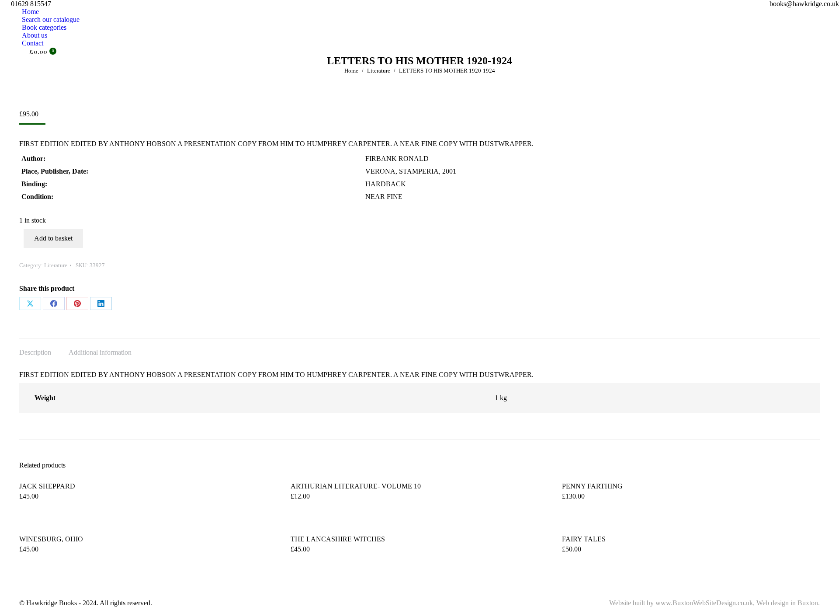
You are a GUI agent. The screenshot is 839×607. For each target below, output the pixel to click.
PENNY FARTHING (592, 486)
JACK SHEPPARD (47, 486)
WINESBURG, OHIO (51, 539)
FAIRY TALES (584, 539)
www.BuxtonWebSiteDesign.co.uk (704, 603)
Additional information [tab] (100, 352)
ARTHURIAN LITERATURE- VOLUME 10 (356, 486)
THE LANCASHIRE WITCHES (338, 539)
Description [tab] (35, 352)
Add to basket (53, 238)
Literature (55, 265)
